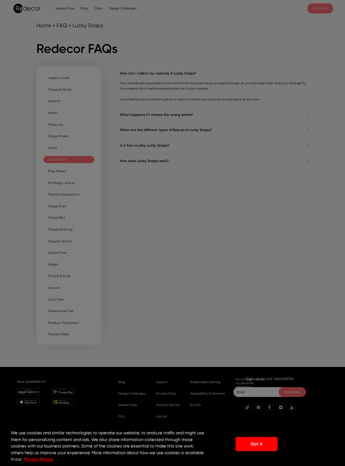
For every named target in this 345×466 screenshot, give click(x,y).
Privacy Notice (39, 459)
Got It (256, 443)
